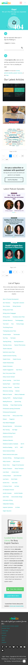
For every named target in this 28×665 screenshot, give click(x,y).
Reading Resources (7, 401)
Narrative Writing (7, 458)
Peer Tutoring (6, 429)
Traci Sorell (5, 324)
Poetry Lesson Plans (18, 415)
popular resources (17, 73)
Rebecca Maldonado (20, 394)
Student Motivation (8, 366)
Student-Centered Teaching (9, 355)
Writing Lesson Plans (8, 310)
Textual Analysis (7, 334)
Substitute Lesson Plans (9, 352)
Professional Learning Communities (11, 408)
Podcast (5, 419)
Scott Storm (17, 380)
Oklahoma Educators (8, 440)
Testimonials (16, 334)
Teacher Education (7, 348)
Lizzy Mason (6, 472)
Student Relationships (8, 362)
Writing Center (6, 317)
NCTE (16, 447)
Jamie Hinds (6, 496)
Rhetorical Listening (8, 391)
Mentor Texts (6, 465)
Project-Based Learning (16, 405)
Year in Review (6, 306)
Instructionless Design (16, 496)
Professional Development (9, 412)
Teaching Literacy (7, 345)
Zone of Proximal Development (11, 299)
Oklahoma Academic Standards (10, 444)
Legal (3, 656)
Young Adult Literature (18, 302)
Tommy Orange (20, 324)
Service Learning (7, 380)
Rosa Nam (16, 387)
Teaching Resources (18, 341)
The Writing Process (8, 327)
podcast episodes (8, 73)
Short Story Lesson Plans (9, 373)
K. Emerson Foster (7, 486)
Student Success (17, 359)
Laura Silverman (17, 475)
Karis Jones (14, 482)
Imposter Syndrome (8, 507)
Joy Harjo (17, 486)
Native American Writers (9, 451)
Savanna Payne (6, 384)
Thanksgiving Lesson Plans (9, 331)
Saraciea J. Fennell (7, 387)
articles (18, 70)
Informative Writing (8, 500)
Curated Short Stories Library (10, 626)
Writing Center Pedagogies (9, 313)
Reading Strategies (17, 398)
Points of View (6, 415)
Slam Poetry (19, 369)
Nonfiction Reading (7, 447)
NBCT (21, 447)
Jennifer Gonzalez (7, 493)
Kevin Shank (14, 479)
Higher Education (7, 511)
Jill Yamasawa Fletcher (8, 489)
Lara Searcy (6, 479)
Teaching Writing (7, 341)
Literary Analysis (7, 475)
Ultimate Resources (8, 320)
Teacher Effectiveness (19, 345)
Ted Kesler (13, 338)
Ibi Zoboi (17, 507)
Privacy (7, 656)
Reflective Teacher (7, 394)
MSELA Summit (6, 461)
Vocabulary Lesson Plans (19, 317)
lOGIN (3, 640)
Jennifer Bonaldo (18, 493)
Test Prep (5, 338)
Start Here (5, 630)
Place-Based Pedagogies (9, 422)
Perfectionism (18, 426)
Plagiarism (11, 419)
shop (7, 75)
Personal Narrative (7, 426)
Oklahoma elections (8, 437)
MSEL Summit (16, 461)
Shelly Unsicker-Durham (9, 377)
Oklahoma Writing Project (9, 433)
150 (22, 156)
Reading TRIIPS (6, 398)
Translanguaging (19, 320)
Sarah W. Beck (16, 384)
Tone (12, 324)
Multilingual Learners (19, 458)
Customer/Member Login (17, 661)
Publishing (5, 405)
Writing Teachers (17, 306)
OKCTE (22, 444)
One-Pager (14, 429)
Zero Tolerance (6, 302)
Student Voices (6, 359)
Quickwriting (18, 401)
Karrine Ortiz (6, 482)
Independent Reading (8, 504)
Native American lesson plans (10, 454)
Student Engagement (8, 369)
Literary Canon (15, 472)
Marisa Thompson (19, 468)
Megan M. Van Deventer (18, 465)
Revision (17, 391)
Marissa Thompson (7, 468)
